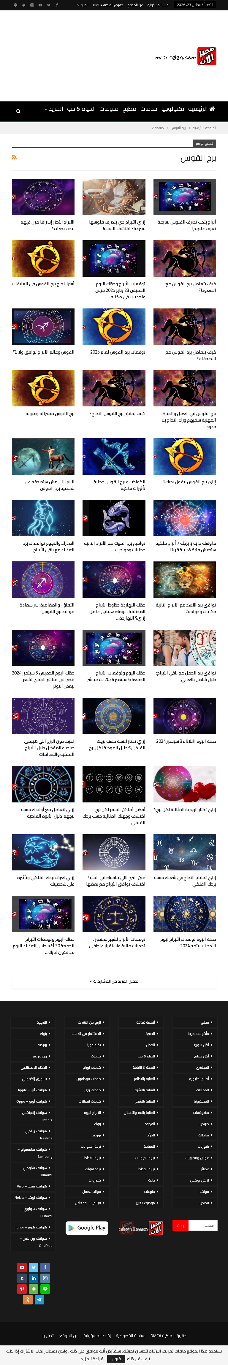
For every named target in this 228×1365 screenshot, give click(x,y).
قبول (116, 1359)
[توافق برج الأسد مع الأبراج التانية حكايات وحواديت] (184, 579)
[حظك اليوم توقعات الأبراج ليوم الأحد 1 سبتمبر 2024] (184, 914)
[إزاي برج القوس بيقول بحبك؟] (184, 456)
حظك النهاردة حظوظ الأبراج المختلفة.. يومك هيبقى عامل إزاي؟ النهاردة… (117, 611)
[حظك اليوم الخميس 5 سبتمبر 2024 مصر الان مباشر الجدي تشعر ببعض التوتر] (43, 648)
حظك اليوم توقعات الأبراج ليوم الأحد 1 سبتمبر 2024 (188, 942)
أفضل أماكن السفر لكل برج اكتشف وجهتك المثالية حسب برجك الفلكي (114, 816)
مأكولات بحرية (198, 1033)
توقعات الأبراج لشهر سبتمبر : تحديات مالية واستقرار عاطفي (117, 942)
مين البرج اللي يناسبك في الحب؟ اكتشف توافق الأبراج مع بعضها (115, 880)
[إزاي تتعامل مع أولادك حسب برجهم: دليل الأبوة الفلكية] (43, 784)
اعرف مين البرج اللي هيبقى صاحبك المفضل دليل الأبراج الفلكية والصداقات (49, 747)
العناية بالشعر (145, 1101)
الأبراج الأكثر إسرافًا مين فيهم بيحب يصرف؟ (47, 225)
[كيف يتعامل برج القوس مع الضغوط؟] (184, 258)
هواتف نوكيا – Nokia (31, 1197)
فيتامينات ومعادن (88, 1202)
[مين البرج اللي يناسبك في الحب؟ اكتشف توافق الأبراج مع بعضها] (114, 852)
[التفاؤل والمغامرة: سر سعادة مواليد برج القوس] (43, 579)
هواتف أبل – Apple (32, 1090)
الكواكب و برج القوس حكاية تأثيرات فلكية (119, 485)
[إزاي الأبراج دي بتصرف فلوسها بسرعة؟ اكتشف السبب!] (114, 197)
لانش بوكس (199, 1180)
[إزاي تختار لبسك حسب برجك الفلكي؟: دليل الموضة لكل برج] (114, 716)
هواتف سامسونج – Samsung (35, 1153)
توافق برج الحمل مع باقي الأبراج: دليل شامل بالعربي (186, 676)
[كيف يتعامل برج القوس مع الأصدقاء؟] (184, 326)
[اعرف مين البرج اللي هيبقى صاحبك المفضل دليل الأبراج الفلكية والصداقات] (43, 716)
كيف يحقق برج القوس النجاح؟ (117, 413)
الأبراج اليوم (92, 1112)
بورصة (96, 1135)
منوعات (109, 108)
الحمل (150, 1044)
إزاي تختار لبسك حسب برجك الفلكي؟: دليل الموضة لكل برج (117, 744)
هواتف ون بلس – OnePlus (36, 1242)
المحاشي (202, 1067)
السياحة (149, 1146)
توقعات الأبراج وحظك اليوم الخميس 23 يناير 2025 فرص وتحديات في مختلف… (120, 290)
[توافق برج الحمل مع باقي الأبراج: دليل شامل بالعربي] (184, 648)
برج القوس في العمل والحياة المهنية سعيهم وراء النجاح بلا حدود (189, 420)
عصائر (205, 1169)
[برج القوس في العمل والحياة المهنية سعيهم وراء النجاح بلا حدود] (184, 388)
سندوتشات (201, 1112)
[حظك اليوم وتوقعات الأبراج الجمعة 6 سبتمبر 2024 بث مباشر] (114, 648)
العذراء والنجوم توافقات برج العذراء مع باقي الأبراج (49, 546)
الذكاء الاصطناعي (33, 1067)
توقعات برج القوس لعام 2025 (117, 352)
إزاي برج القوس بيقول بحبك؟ (189, 481)
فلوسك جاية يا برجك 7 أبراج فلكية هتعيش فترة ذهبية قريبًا (186, 546)
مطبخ (130, 108)
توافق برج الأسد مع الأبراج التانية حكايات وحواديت (186, 608)
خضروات (94, 1180)
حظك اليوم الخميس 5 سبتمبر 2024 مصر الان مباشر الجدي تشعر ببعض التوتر (43, 679)
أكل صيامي (200, 1056)
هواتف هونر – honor (31, 1227)
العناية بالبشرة (145, 1090)
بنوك (97, 1123)
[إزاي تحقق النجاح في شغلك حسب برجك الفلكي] (184, 852)
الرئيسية (198, 108)
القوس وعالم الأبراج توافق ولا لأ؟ (44, 352)
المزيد (84, 4)
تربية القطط (146, 1169)
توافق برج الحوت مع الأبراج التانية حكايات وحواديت (114, 546)
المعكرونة (201, 1101)
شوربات (203, 1146)
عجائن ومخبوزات (197, 1157)
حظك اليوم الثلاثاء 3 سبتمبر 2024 (186, 741)
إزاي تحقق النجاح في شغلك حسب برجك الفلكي (185, 880)
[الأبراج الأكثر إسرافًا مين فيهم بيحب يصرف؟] (43, 197)
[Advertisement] (60, 54)
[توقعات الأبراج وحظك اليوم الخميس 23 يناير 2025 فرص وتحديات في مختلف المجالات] (114, 258)
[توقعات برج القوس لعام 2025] (114, 326)
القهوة (150, 1123)
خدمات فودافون (88, 1078)
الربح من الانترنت (89, 1022)
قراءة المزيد (92, 1359)
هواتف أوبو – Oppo (31, 1101)
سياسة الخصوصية (130, 1335)
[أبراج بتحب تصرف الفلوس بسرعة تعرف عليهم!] (184, 197)
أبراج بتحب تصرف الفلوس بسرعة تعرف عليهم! (187, 225)
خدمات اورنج (92, 1067)
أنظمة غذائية (145, 1022)
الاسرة (150, 1033)
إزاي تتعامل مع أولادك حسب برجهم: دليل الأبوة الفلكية (48, 812)
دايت (151, 1180)
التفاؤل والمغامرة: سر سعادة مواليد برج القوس (47, 608)
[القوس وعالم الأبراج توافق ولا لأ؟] (43, 326)
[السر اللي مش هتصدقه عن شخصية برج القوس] (43, 456)
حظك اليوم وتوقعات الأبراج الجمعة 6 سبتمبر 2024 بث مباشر (116, 676)
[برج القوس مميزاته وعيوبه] (43, 388)
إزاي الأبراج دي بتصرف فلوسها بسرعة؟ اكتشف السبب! (117, 225)
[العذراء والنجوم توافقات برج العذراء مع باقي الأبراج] (43, 518)
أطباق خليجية (199, 1078)
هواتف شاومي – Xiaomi (36, 1171)
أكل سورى (200, 1044)
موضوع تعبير (145, 1202)
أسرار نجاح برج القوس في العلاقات (43, 283)
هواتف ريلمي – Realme (37, 1134)
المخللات (202, 1090)
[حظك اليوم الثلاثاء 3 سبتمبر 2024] (184, 716)
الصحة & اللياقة (144, 1067)
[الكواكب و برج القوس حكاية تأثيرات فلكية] (114, 456)
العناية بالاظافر (144, 1078)
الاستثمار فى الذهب (86, 1033)
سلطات (203, 1135)
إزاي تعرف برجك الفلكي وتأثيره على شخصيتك (46, 880)
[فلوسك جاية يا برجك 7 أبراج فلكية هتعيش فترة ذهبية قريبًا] (184, 518)
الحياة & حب (81, 108)
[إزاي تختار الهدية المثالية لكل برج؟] (184, 784)
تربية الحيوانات (145, 1157)
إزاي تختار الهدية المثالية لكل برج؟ (185, 809)
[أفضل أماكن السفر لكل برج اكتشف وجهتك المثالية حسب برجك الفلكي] (114, 784)
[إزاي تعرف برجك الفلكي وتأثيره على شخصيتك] (43, 852)
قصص (204, 1202)
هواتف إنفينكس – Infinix (35, 1116)
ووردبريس (39, 1056)
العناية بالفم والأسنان (139, 1112)
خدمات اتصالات (90, 1101)
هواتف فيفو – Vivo (32, 1186)
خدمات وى (92, 1090)
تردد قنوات (93, 1169)
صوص (204, 1123)
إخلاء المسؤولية (159, 4)
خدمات (148, 108)
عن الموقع (135, 4)
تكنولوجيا (172, 108)
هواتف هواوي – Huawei (36, 1212)
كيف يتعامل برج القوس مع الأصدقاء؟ (190, 355)
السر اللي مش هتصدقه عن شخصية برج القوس (50, 485)
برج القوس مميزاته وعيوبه (50, 413)
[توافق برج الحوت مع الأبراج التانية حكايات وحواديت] (114, 518)
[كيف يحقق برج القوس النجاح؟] (114, 388)
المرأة (151, 1135)
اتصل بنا (48, 1335)
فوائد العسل (91, 1191)
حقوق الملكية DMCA (108, 4)
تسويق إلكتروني (34, 1078)
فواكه (204, 1191)
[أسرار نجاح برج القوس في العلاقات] (43, 258)
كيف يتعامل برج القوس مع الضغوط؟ (190, 286)
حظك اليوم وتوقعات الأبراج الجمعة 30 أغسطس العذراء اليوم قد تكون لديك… (44, 946)
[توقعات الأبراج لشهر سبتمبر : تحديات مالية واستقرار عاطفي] (114, 914)
